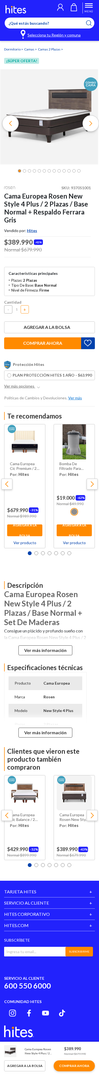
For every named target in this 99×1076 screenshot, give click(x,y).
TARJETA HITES (20, 891)
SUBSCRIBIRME (79, 951)
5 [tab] (56, 553)
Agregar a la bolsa (47, 327)
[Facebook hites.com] (29, 1013)
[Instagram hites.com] (12, 1013)
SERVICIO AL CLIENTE (26, 902)
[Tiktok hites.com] (62, 1013)
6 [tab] (63, 553)
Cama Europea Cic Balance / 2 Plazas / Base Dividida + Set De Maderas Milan (24, 817)
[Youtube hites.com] (45, 1013)
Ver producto (24, 542)
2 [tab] (36, 553)
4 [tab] (49, 553)
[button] (60, 7)
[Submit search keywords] (92, 23)
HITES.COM (16, 925)
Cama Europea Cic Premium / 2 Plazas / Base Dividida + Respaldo (23, 466)
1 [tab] (30, 553)
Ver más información (45, 650)
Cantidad (12, 302)
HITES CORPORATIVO (27, 914)
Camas (29, 49)
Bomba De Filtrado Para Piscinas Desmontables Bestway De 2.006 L (71, 466)
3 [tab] (43, 553)
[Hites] (16, 9)
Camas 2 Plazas (49, 49)
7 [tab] (69, 553)
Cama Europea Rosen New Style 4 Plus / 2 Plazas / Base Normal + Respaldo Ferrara (74, 817)
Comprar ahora (42, 343)
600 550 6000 (27, 985)
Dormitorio (12, 49)
